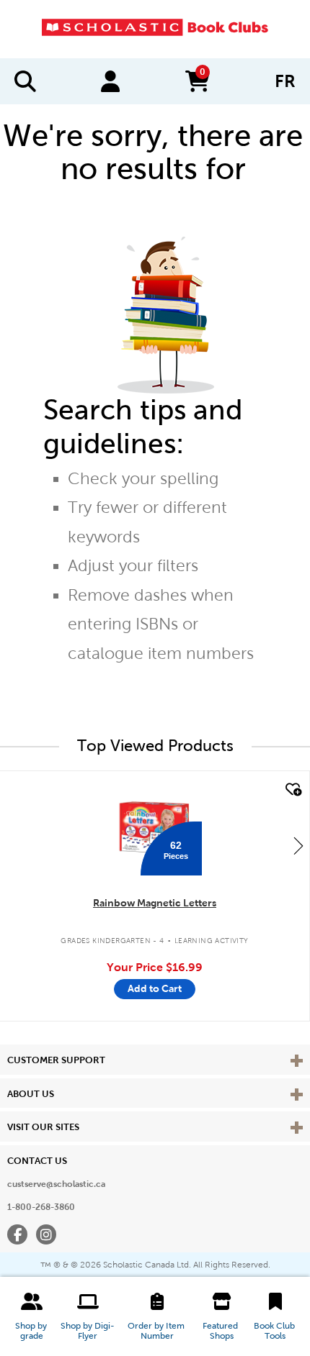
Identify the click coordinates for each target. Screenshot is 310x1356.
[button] (32, 1316)
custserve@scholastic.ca (56, 1184)
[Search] (25, 81)
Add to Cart (155, 988)
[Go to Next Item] (298, 845)
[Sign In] (110, 81)
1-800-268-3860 (41, 1207)
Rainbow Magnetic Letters (154, 903)
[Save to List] (292, 790)
